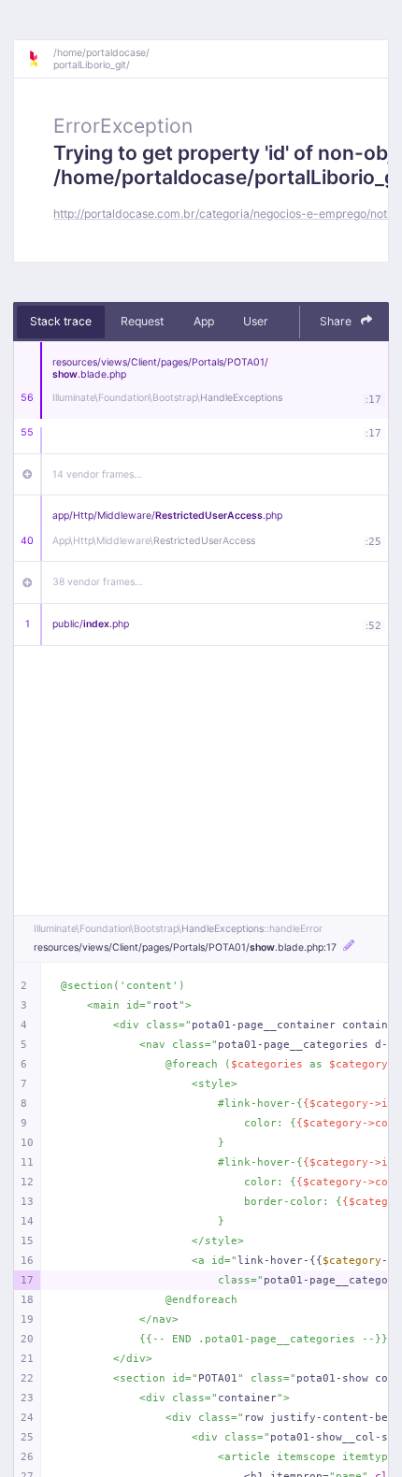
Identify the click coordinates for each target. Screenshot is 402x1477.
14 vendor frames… (97, 474)
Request (142, 321)
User (255, 321)
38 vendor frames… (97, 582)
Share (337, 321)
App (204, 321)
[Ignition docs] (40, 58)
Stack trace (61, 321)
